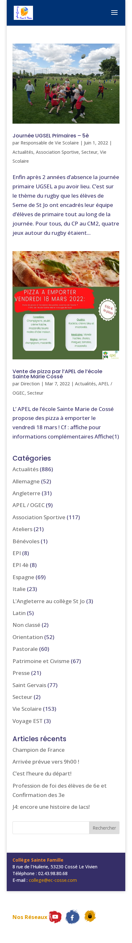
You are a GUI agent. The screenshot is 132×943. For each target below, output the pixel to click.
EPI (16, 553)
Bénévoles (25, 541)
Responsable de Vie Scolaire (50, 143)
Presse (21, 672)
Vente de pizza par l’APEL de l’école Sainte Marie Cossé (57, 374)
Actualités (22, 152)
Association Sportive (57, 152)
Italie (19, 589)
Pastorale (25, 648)
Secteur (89, 152)
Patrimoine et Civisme (41, 661)
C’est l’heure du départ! (41, 773)
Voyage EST (27, 721)
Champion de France (38, 749)
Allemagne (26, 481)
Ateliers (22, 529)
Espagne (23, 577)
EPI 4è (20, 565)
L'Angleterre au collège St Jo (48, 601)
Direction (30, 384)
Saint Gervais (29, 685)
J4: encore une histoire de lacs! (51, 806)
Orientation (27, 637)
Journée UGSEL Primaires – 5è (50, 135)
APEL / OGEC (28, 505)
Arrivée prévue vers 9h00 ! (45, 761)
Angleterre (26, 493)
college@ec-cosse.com (53, 880)
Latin (19, 613)
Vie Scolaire (27, 708)
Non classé (26, 624)
